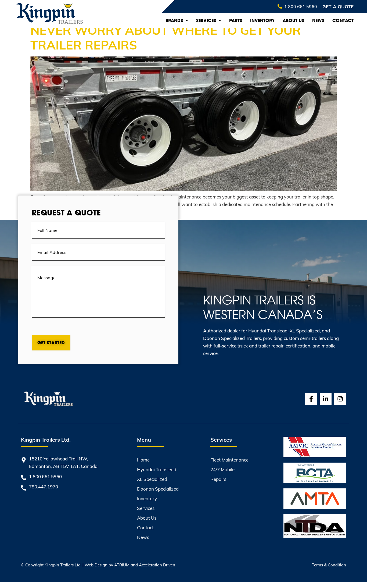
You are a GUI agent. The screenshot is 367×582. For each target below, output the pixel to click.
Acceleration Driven (157, 564)
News (318, 20)
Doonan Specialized (158, 489)
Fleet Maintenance (229, 460)
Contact (343, 20)
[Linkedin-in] (326, 399)
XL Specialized (152, 479)
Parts (235, 20)
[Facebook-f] (311, 399)
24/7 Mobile (222, 469)
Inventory (262, 20)
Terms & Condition (329, 564)
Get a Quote (338, 6)
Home (143, 460)
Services (206, 20)
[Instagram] (340, 399)
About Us (293, 20)
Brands (174, 20)
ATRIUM (121, 564)
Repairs (218, 479)
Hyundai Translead (156, 469)
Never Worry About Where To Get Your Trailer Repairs (165, 37)
